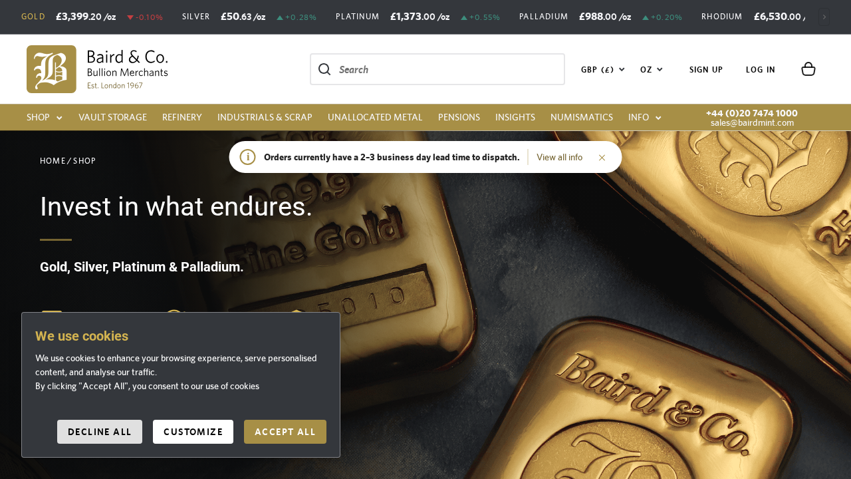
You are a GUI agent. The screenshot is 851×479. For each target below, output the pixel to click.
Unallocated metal (375, 117)
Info (638, 117)
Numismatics (581, 117)
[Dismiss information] (602, 157)
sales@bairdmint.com (752, 122)
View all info (559, 157)
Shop (38, 117)
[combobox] (603, 69)
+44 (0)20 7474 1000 (752, 113)
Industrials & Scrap (264, 117)
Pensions (459, 117)
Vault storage (112, 117)
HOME (53, 161)
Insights (515, 117)
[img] (97, 69)
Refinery (182, 117)
